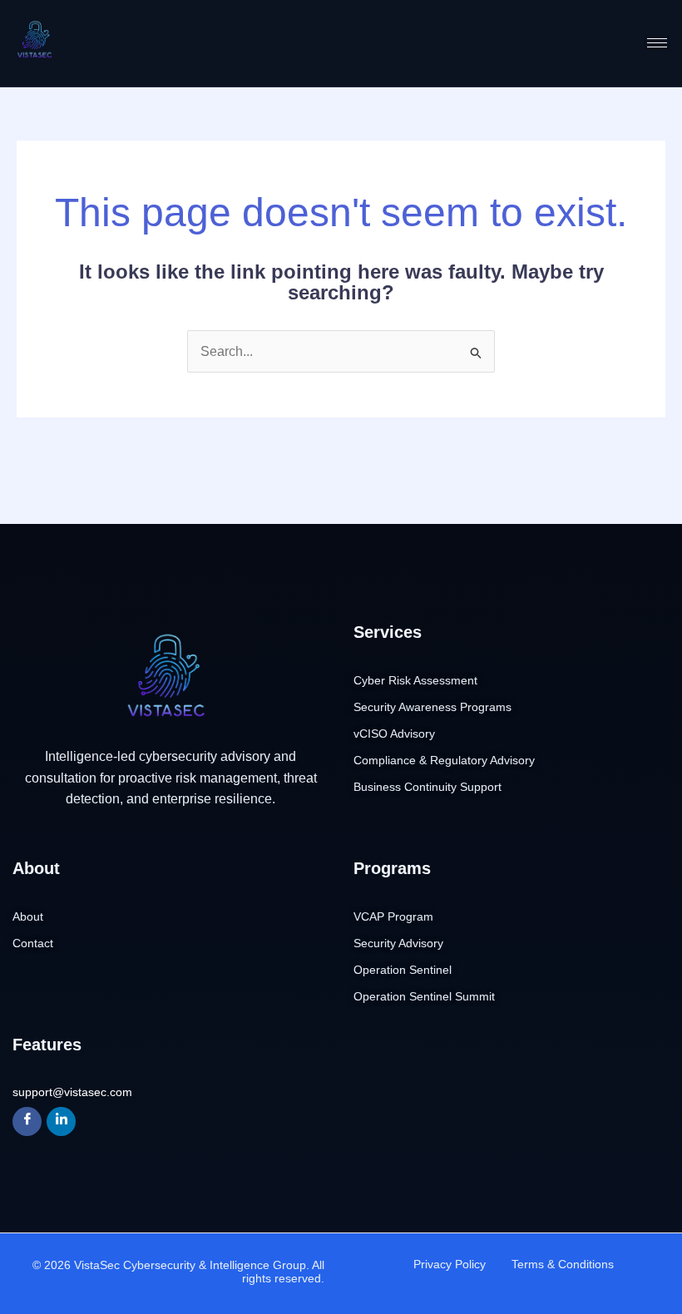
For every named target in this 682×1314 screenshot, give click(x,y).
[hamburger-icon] (657, 43)
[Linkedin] (61, 1121)
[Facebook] (27, 1121)
